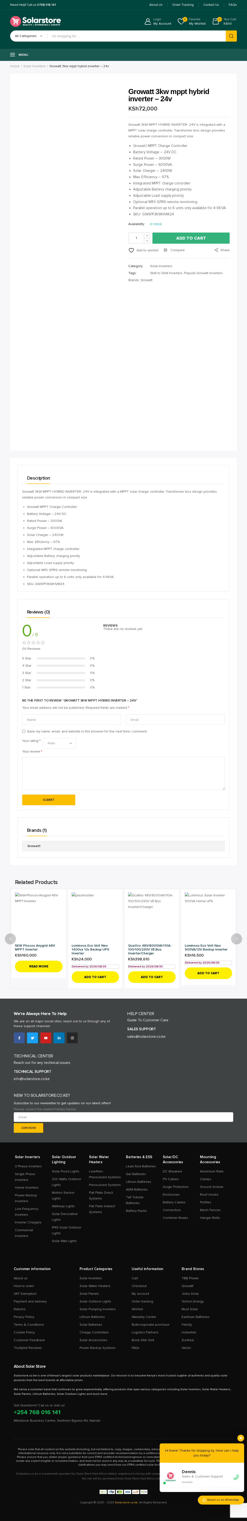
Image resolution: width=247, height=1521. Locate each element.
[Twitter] (32, 1037)
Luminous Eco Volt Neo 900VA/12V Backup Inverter (206, 947)
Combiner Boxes (175, 1218)
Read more (38, 966)
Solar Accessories (93, 1340)
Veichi (186, 1348)
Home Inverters (27, 1187)
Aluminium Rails (212, 1171)
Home (15, 66)
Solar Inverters (34, 66)
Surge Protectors (176, 1187)
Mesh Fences (210, 1210)
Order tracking (142, 1301)
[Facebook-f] (19, 1037)
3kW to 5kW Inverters (166, 273)
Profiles (205, 1202)
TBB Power (190, 1278)
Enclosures (171, 1194)
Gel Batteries (136, 1174)
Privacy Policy (24, 1317)
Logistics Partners (145, 1332)
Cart (135, 1278)
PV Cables (171, 1179)
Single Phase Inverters (25, 1177)
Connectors (172, 1210)
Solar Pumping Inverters (98, 1309)
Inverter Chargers (28, 1222)
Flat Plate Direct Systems (101, 1195)
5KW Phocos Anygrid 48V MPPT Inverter (35, 947)
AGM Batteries (137, 1189)
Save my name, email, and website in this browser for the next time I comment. (87, 731)
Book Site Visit (143, 1340)
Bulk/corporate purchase (150, 1325)
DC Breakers (172, 1171)
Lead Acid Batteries (141, 1166)
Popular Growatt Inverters (203, 273)
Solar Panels (89, 1294)
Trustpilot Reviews (28, 1348)
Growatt (146, 280)
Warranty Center (144, 1317)
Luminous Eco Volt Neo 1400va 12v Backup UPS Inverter (90, 949)
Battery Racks (136, 1211)
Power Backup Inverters (26, 1198)
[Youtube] (45, 1037)
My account (140, 1294)
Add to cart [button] (95, 977)
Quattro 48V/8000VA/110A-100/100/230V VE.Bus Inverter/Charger (150, 949)
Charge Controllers (94, 1332)
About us (20, 1278)
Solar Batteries (91, 1325)
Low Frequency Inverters (26, 1212)
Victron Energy (193, 1301)
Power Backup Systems (98, 1348)
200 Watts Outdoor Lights (66, 1182)
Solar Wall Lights (64, 1241)
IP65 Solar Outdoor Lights (66, 1230)
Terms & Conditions (29, 1325)
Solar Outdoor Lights (95, 1301)
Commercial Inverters (24, 1233)
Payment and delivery (30, 1301)
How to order (24, 1286)
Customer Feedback (29, 1340)
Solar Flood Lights (65, 1171)
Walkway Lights (63, 1206)
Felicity (187, 1325)
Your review (32, 751)
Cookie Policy (24, 1332)
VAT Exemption (25, 1294)
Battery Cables (174, 1202)
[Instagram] (72, 1037)
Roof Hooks (209, 1194)
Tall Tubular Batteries (135, 1200)
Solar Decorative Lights (65, 1217)
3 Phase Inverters (28, 1166)
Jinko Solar (190, 1294)
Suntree (188, 1340)
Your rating (31, 741)
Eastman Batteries (195, 1317)
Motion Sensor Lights (63, 1195)
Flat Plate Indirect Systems (102, 1209)
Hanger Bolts (210, 1218)
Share (225, 250)
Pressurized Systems (105, 1185)
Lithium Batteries (138, 1182)
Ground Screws (211, 1187)
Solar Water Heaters (95, 1286)
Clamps (205, 1179)
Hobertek (189, 1332)
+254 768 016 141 (37, 1412)
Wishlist (137, 1309)
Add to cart (191, 238)
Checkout (139, 1286)
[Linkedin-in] (59, 1037)
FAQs (135, 1348)
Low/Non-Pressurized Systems (105, 1174)
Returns (20, 1309)
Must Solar (190, 1309)
